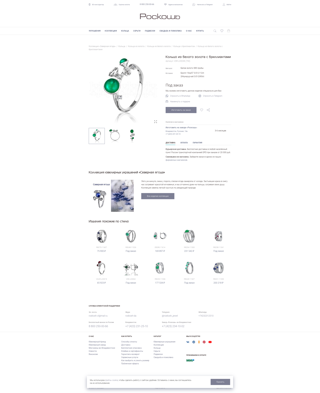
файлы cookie (111, 380)
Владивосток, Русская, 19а (177, 131)
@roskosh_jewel (170, 315)
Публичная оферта (130, 363)
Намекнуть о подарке (180, 101)
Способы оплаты (129, 342)
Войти (229, 4)
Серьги (136, 31)
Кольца (125, 31)
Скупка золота (124, 4)
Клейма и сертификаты (132, 351)
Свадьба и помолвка (171, 31)
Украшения (95, 31)
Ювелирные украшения (164, 342)
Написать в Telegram (205, 4)
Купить (200, 31)
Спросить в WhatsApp (180, 96)
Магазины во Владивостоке (102, 348)
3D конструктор (98, 4)
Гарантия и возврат (130, 354)
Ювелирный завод (97, 345)
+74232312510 (206, 315)
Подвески (150, 31)
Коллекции (111, 31)
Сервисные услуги (129, 357)
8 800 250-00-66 (147, 4)
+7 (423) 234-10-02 (173, 326)
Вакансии (93, 354)
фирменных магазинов (176, 160)
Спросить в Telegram (212, 96)
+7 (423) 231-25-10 (173, 134)
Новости (93, 351)
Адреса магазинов (175, 4)
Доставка (125, 345)
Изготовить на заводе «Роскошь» (181, 127)
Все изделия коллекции (158, 196)
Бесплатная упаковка (131, 348)
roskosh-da (130, 315)
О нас (189, 31)
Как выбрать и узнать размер (135, 360)
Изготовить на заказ (181, 110)
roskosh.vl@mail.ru (98, 315)
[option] (123, 89)
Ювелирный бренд (97, 342)
